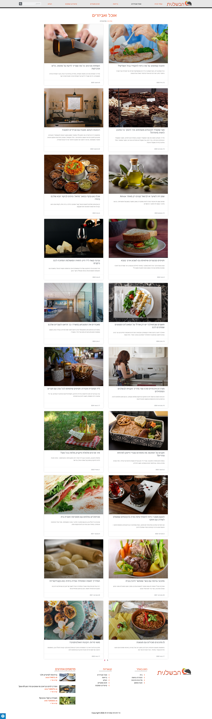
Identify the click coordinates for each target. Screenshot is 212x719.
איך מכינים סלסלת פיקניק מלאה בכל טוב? (80, 452)
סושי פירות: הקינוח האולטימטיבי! (85, 642)
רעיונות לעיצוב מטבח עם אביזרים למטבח (81, 129)
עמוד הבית (158, 4)
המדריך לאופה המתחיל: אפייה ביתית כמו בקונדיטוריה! (75, 581)
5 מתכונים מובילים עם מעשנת (150, 642)
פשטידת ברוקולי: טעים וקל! (48, 698)
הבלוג (50, 4)
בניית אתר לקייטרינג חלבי (48, 675)
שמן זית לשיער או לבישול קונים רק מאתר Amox (142, 196)
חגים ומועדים (95, 4)
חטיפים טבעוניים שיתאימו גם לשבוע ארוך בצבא (143, 260)
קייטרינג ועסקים (71, 4)
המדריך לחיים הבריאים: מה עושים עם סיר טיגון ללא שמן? (37, 686)
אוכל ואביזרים (136, 4)
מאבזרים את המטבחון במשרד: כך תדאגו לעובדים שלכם (74, 324)
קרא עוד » (53, 680)
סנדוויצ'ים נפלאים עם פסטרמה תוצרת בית (80, 516)
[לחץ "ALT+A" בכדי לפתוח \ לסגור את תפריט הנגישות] (3, 716)
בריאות (115, 4)
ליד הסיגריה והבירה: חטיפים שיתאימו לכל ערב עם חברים (73, 388)
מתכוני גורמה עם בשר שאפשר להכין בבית (145, 581)
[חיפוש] (20, 3)
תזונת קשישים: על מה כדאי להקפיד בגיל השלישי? (141, 65)
